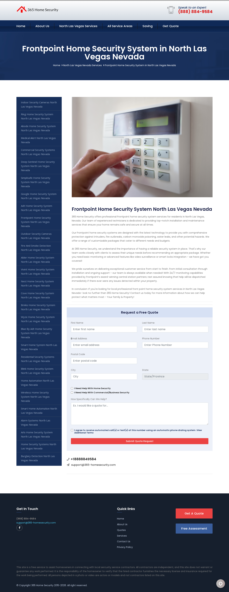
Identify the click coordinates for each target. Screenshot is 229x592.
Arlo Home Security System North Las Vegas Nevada (37, 434)
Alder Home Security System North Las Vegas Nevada (37, 259)
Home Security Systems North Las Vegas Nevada (38, 446)
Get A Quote (194, 513)
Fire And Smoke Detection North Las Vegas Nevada (36, 247)
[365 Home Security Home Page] (37, 9)
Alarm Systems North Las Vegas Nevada (35, 422)
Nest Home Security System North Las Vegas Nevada (37, 283)
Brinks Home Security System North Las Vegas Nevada (38, 307)
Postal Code (78, 354)
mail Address (79, 338)
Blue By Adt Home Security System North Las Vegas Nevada (36, 333)
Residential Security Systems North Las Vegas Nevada (37, 359)
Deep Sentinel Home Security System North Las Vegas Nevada (38, 166)
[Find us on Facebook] (19, 528)
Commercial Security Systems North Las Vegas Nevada (38, 152)
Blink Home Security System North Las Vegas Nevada (37, 371)
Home (20, 26)
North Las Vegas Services (78, 26)
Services (122, 535)
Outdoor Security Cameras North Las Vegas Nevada (36, 236)
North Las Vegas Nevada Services (82, 65)
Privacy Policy (125, 547)
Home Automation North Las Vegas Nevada (37, 382)
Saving (147, 26)
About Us (42, 26)
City (73, 370)
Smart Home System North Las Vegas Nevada (39, 347)
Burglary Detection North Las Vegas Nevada (38, 458)
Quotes (121, 530)
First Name (77, 322)
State (145, 370)
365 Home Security (42, 585)
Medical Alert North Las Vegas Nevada (38, 140)
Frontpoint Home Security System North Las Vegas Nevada (36, 222)
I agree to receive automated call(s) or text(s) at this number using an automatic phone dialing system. (138, 431)
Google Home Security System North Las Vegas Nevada (38, 196)
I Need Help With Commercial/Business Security (101, 392)
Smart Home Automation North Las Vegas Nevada (39, 410)
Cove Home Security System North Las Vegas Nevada (37, 295)
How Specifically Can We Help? (89, 399)
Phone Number (151, 338)
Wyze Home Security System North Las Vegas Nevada (38, 319)
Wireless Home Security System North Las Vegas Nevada (35, 396)
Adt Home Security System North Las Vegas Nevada (36, 208)
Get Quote (171, 26)
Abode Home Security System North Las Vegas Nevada (38, 128)
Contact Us (123, 541)
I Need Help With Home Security (92, 388)
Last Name (148, 322)
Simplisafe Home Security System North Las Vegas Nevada (35, 182)
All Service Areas (119, 26)
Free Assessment (194, 528)
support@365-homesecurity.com (93, 465)
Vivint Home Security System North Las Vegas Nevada (37, 271)
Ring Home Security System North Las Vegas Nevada (37, 116)
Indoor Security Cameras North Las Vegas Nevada (39, 104)
